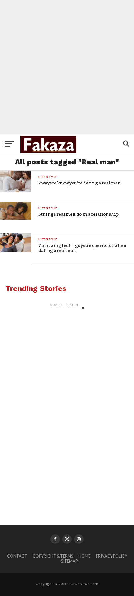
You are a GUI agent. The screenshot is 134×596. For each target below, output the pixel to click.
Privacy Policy (111, 555)
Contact (17, 555)
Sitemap (69, 560)
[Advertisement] (67, 67)
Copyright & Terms (53, 555)
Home (84, 555)
